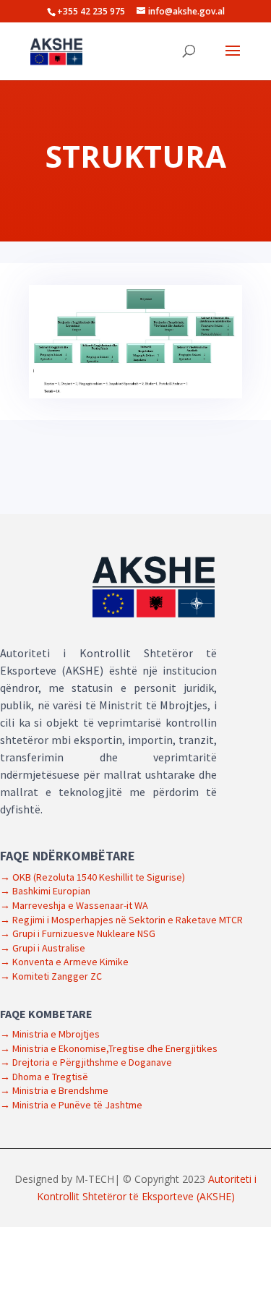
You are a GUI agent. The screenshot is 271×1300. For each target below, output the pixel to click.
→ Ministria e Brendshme (54, 1090)
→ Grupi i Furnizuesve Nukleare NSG (77, 933)
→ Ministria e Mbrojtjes (50, 1033)
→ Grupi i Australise (42, 947)
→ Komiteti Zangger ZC (51, 976)
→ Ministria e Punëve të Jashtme (71, 1104)
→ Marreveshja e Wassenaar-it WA (74, 905)
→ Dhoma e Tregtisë (44, 1076)
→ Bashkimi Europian (45, 890)
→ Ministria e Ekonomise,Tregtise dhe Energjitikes (109, 1048)
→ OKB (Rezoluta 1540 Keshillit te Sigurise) (92, 877)
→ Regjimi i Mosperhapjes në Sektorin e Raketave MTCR (121, 919)
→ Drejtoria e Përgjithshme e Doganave (86, 1062)
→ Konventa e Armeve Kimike (64, 961)
